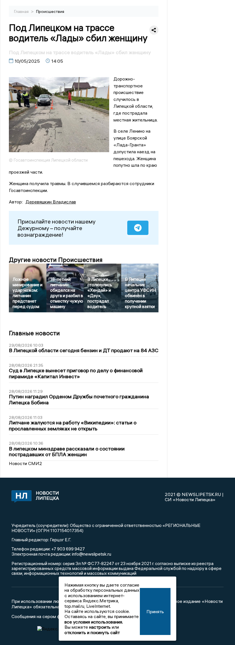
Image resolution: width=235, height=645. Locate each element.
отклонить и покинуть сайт (92, 632)
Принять (155, 611)
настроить (100, 627)
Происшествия (50, 11)
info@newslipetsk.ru (91, 554)
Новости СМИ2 (25, 463)
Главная (22, 11)
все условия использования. (93, 622)
